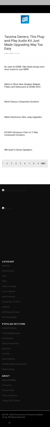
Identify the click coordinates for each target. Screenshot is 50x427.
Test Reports (7, 338)
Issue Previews (8, 297)
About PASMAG (9, 380)
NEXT (43, 163)
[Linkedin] (19, 422)
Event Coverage (9, 286)
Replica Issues (8, 369)
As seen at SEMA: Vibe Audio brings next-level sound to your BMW (24, 68)
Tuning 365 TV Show (11, 302)
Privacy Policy (8, 390)
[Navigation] (3, 9)
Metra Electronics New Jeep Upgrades (23, 117)
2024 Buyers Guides (10, 312)
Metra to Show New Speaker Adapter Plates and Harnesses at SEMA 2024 (22, 85)
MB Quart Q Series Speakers (18, 150)
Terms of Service (9, 395)
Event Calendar (8, 291)
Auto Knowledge (9, 317)
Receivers (6, 349)
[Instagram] (24, 422)
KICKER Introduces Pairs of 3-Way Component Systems (21, 133)
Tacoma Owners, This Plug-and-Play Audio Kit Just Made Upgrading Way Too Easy (24, 42)
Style (4, 281)
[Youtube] (14, 422)
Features (6, 266)
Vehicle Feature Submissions (14, 364)
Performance (8, 271)
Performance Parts (10, 343)
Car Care (6, 354)
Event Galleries (8, 359)
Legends (6, 307)
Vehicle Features (9, 328)
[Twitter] (9, 422)
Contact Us (7, 385)
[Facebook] (4, 422)
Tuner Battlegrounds (11, 333)
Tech (4, 276)
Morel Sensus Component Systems (21, 101)
